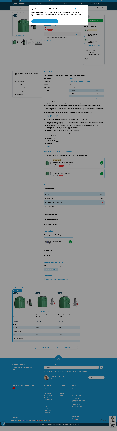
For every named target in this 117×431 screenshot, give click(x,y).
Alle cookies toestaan (44, 21)
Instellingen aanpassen (66, 21)
